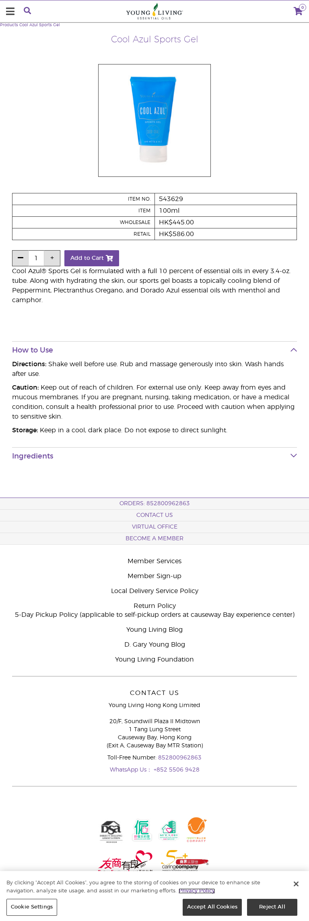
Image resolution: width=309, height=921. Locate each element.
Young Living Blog (154, 629)
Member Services (154, 561)
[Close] (296, 884)
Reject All (272, 907)
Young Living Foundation (154, 659)
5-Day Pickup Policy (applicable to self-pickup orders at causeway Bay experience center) (155, 615)
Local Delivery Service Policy (154, 591)
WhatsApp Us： (132, 770)
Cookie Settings (32, 907)
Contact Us (154, 515)
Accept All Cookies (212, 907)
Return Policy (155, 606)
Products (9, 25)
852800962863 (180, 758)
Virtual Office (154, 527)
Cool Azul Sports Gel (39, 25)
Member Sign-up (154, 576)
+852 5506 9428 (177, 770)
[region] (154, 896)
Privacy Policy (197, 891)
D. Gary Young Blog (154, 644)
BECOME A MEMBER (154, 538)
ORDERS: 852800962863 (154, 503)
